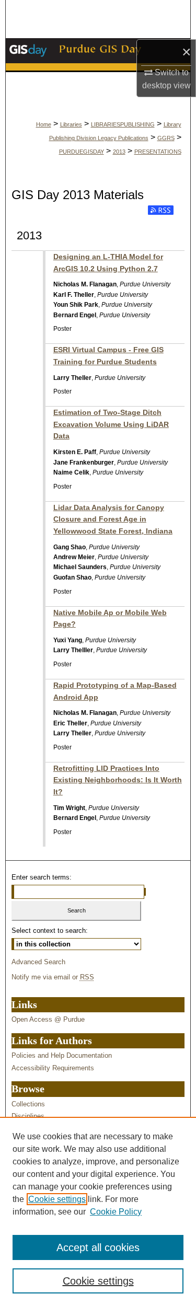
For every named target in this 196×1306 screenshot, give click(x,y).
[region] (98, 1211)
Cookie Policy (116, 1211)
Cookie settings (57, 1199)
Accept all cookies (98, 1247)
